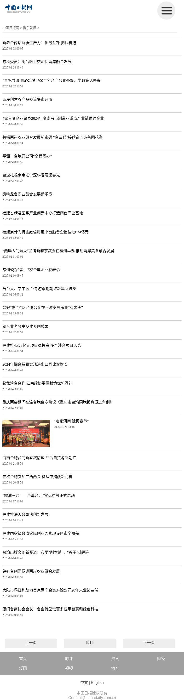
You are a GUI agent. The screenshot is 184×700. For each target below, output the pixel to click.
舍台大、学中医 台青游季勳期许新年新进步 (39, 289)
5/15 (90, 643)
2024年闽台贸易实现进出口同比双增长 (35, 364)
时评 (69, 659)
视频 (69, 668)
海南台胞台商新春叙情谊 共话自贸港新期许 (39, 458)
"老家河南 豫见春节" (71, 421)
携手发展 (29, 28)
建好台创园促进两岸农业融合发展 (31, 571)
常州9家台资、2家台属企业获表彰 (31, 270)
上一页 (31, 643)
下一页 (149, 643)
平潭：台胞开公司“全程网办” (27, 156)
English (97, 683)
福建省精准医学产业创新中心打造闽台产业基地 (42, 213)
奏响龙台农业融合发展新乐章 (27, 194)
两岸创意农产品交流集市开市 (27, 99)
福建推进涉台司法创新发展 (25, 514)
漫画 (23, 668)
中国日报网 (10, 28)
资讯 (115, 659)
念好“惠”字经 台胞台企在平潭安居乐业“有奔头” (42, 308)
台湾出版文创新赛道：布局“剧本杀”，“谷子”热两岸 (46, 552)
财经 (161, 659)
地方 (115, 668)
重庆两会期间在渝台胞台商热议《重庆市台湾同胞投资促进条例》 (58, 402)
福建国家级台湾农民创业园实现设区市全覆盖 (40, 533)
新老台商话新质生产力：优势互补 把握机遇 (39, 43)
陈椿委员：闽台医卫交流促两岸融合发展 (36, 62)
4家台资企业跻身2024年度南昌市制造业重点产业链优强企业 (53, 118)
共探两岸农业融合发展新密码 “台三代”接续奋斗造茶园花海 (52, 137)
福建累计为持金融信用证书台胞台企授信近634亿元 (45, 232)
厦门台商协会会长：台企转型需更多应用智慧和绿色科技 (50, 609)
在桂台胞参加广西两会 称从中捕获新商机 (37, 477)
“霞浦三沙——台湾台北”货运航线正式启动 (38, 496)
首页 (23, 659)
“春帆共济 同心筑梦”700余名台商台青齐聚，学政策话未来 (51, 81)
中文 (84, 683)
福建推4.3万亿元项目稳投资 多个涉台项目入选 (41, 345)
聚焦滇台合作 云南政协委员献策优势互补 (37, 383)
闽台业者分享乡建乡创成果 (25, 326)
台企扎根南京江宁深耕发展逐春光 (31, 175)
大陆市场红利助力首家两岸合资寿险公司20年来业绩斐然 (50, 590)
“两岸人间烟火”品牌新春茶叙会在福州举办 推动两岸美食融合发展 (58, 251)
